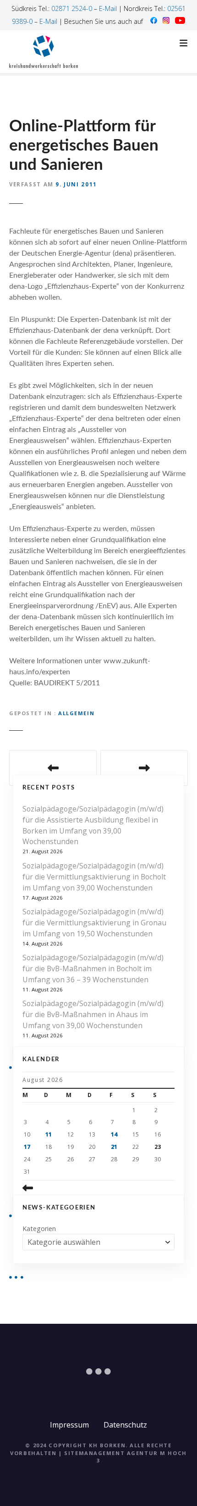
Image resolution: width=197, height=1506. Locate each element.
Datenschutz (125, 1425)
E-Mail (108, 8)
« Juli (47, 1188)
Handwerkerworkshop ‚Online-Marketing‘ (53, 768)
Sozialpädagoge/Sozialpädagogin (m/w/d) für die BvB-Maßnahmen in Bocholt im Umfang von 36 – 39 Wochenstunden (93, 968)
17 (27, 1147)
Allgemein (76, 713)
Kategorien (39, 1228)
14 (114, 1134)
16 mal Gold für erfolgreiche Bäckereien (144, 768)
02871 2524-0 (71, 8)
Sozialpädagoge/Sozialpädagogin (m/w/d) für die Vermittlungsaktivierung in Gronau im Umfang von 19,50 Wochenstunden (94, 923)
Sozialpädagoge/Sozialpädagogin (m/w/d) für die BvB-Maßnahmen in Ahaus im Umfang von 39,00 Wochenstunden (93, 1014)
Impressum (69, 1425)
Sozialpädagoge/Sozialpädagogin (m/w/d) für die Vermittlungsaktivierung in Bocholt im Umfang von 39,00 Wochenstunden (94, 877)
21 (114, 1147)
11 (48, 1134)
